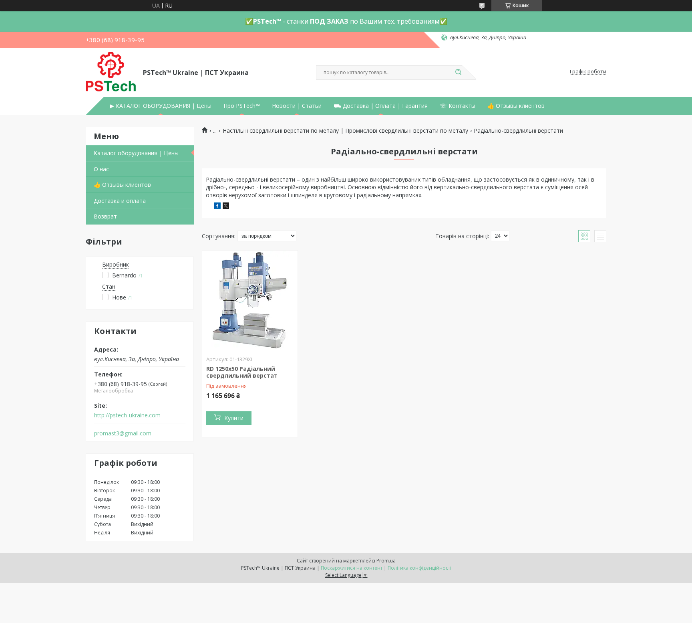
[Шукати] (458, 72)
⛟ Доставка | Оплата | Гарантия (381, 106)
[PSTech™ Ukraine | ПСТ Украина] (111, 72)
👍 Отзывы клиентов (516, 106)
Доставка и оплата (120, 200)
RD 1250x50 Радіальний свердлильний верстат (242, 372)
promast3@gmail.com (122, 433)
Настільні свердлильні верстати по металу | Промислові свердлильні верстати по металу (345, 130)
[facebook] (217, 206)
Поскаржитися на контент (351, 567)
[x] (226, 206)
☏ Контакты (457, 106)
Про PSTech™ (241, 106)
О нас (101, 169)
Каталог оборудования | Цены (136, 153)
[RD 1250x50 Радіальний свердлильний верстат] (250, 301)
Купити (233, 418)
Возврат (105, 216)
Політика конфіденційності (419, 567)
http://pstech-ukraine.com (127, 415)
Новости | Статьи (297, 106)
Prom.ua (386, 560)
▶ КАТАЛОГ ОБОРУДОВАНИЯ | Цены (160, 106)
